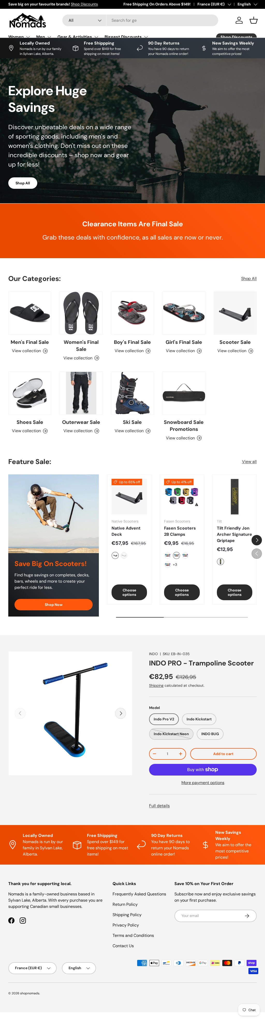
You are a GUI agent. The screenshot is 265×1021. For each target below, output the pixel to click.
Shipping (156, 685)
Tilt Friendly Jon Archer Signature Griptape (234, 534)
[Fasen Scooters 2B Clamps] (182, 496)
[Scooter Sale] (235, 313)
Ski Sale (132, 422)
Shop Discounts (84, 4)
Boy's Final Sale (132, 342)
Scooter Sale (235, 342)
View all (249, 461)
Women (16, 37)
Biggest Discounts (123, 37)
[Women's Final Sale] (81, 313)
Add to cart (223, 753)
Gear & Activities (74, 37)
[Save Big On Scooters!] (53, 513)
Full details (159, 805)
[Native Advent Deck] (129, 496)
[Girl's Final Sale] (184, 313)
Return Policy (125, 904)
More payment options (202, 782)
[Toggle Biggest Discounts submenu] (146, 37)
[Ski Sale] (132, 393)
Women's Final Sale (81, 345)
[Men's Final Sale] (30, 313)
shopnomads (29, 993)
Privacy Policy (126, 925)
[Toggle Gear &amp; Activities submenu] (96, 37)
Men (40, 37)
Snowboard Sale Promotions (184, 425)
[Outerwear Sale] (81, 393)
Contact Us (123, 945)
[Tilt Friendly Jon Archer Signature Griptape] (234, 496)
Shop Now (54, 604)
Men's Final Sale (30, 342)
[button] (253, 20)
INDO (153, 653)
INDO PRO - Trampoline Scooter (201, 663)
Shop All (23, 183)
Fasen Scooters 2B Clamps (180, 531)
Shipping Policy (127, 914)
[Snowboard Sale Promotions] (184, 393)
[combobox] (140, 20)
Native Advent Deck (126, 531)
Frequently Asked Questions (139, 894)
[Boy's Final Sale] (132, 313)
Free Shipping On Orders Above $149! (156, 4)
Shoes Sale (30, 422)
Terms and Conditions (133, 935)
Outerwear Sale (81, 422)
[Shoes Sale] (30, 393)
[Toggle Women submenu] (28, 37)
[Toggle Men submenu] (49, 37)
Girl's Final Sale (184, 342)
